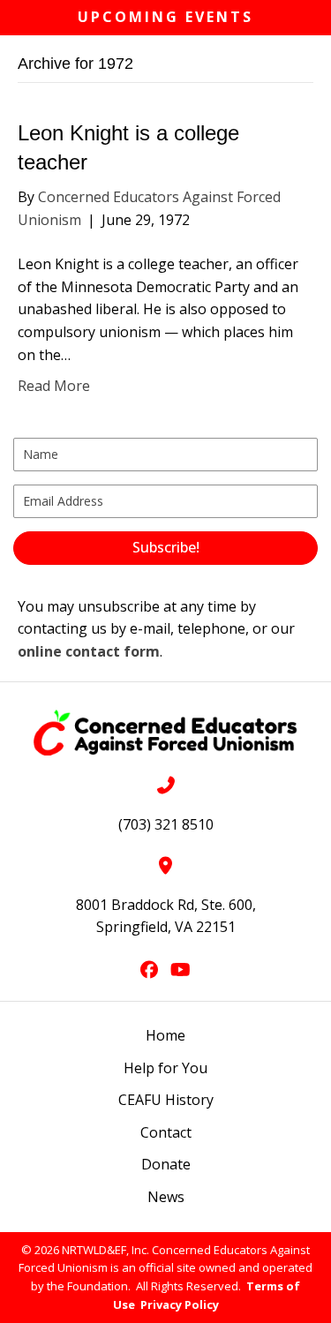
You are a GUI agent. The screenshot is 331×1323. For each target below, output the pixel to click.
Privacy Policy (179, 1304)
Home (165, 1035)
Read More (54, 385)
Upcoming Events (165, 16)
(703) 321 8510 (166, 824)
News (165, 1196)
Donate (166, 1164)
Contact (166, 1132)
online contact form (89, 651)
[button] (165, 548)
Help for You (165, 1068)
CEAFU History (166, 1099)
